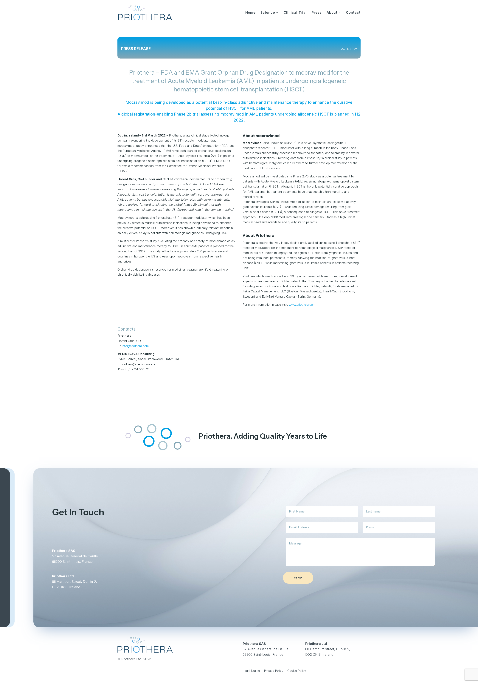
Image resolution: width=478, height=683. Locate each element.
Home (250, 12)
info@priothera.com (135, 346)
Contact (353, 12)
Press (317, 12)
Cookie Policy (296, 671)
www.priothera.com (302, 304)
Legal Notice (251, 671)
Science (267, 12)
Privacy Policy (273, 671)
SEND (298, 577)
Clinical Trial (295, 12)
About (332, 12)
